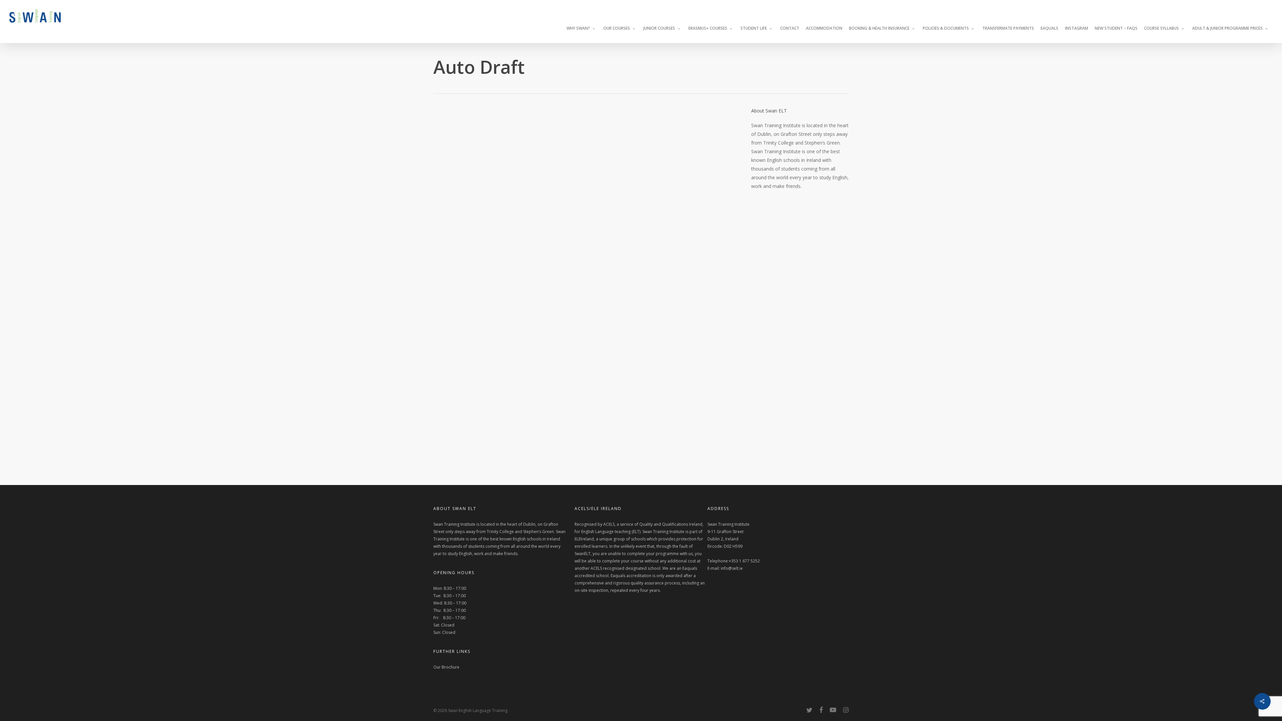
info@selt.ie (732, 568)
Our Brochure (446, 667)
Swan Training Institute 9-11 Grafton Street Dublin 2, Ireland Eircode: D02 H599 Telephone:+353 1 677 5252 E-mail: (733, 546)
